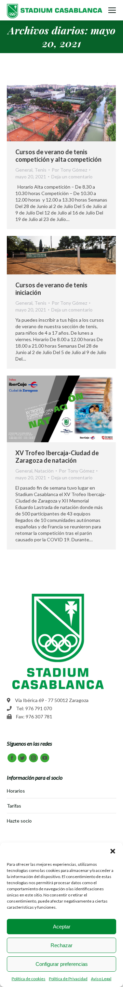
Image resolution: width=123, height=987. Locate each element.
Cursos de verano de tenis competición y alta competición (58, 155)
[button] (112, 851)
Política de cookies (28, 978)
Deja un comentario (72, 176)
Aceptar (61, 926)
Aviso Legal (101, 978)
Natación (44, 471)
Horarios (16, 791)
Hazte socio (19, 821)
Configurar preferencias (62, 964)
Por (69, 170)
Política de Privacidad (68, 978)
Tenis (40, 170)
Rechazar (61, 945)
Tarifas (14, 806)
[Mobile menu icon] (112, 10)
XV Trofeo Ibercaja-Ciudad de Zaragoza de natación (57, 456)
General (23, 170)
